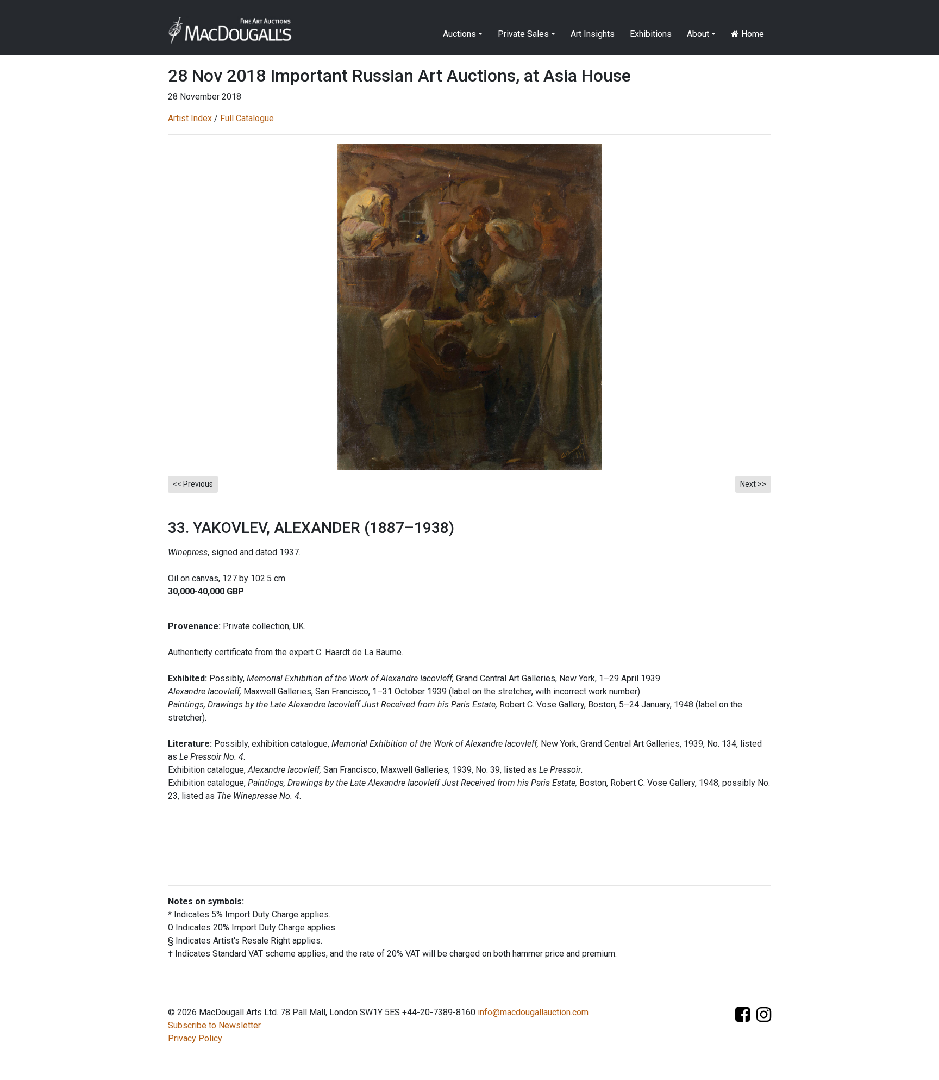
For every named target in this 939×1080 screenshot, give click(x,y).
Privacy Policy (195, 1038)
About (698, 34)
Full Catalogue (247, 118)
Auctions (459, 34)
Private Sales (523, 34)
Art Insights (593, 34)
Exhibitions (651, 34)
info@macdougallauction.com (533, 1012)
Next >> (753, 484)
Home (751, 34)
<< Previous (193, 484)
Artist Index (190, 118)
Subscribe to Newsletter (214, 1025)
